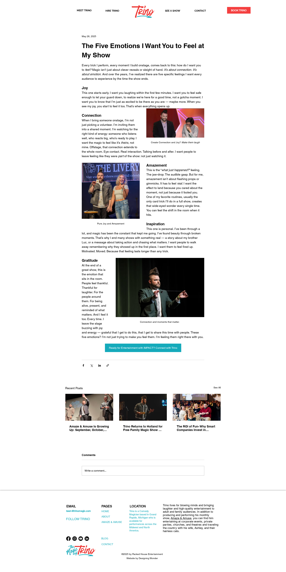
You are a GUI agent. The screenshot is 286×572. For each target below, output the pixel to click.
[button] (239, 10)
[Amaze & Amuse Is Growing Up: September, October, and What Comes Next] (89, 407)
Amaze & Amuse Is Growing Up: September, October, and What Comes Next (89, 428)
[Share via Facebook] (83, 365)
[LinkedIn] (87, 538)
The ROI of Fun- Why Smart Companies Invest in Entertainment (196, 428)
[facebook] (68, 538)
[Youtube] (80, 538)
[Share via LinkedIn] (99, 365)
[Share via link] (107, 365)
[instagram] (74, 538)
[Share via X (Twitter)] (91, 365)
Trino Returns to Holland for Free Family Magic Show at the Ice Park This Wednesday (143, 428)
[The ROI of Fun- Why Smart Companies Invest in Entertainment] (197, 407)
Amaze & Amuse (181, 518)
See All (217, 387)
